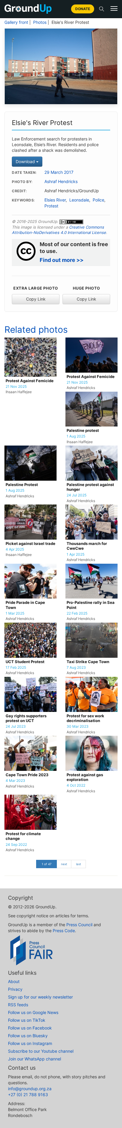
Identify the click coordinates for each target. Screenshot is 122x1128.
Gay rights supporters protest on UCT (26, 718)
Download (26, 161)
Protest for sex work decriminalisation (85, 718)
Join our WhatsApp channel (34, 1058)
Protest (51, 206)
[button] (114, 9)
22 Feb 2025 (77, 613)
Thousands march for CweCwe (87, 546)
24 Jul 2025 (76, 495)
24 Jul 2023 (16, 726)
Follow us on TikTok (26, 1020)
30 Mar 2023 (78, 726)
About (14, 981)
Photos (39, 22)
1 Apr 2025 (75, 554)
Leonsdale (79, 200)
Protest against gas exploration (85, 777)
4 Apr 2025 (15, 549)
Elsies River (55, 200)
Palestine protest (83, 430)
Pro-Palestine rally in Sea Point (91, 605)
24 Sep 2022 (16, 845)
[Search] (101, 8)
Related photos (36, 329)
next (64, 864)
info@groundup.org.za (30, 1088)
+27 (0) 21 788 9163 (28, 1094)
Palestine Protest (22, 484)
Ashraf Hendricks (61, 181)
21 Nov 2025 (16, 387)
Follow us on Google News (33, 1012)
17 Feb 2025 (16, 667)
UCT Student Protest (25, 662)
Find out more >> (62, 260)
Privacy (15, 989)
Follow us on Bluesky (28, 1035)
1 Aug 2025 (76, 436)
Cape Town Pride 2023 (27, 775)
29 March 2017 (58, 172)
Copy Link (36, 298)
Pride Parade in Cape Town (25, 605)
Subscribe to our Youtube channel (40, 1051)
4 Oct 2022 (76, 785)
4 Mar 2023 (15, 781)
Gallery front (16, 22)
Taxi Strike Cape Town (88, 662)
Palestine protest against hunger (90, 487)
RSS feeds (18, 1004)
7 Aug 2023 (76, 667)
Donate (82, 9)
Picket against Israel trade (30, 543)
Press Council (79, 924)
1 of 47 (47, 864)
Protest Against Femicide (30, 381)
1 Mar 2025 (15, 613)
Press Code (64, 930)
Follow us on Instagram (30, 1043)
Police (98, 200)
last (78, 864)
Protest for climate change (23, 836)
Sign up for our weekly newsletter (40, 996)
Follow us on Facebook (30, 1027)
